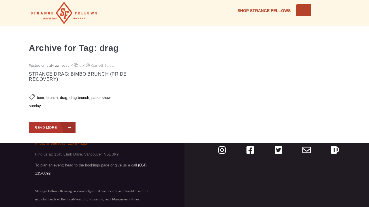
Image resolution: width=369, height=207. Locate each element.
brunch (52, 97)
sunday (35, 106)
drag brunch (79, 97)
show (106, 97)
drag (63, 97)
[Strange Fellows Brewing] (64, 13)
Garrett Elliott (102, 66)
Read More (46, 128)
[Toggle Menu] (304, 10)
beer (40, 97)
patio (95, 97)
